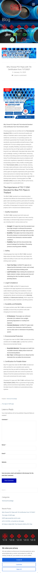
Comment (5, 419)
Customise (19, 564)
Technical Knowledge (12, 398)
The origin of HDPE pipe (8, 515)
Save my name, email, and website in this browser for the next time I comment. (17, 474)
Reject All (19, 569)
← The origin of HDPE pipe (7, 404)
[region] (19, 559)
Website (4, 462)
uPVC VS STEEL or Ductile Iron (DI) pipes (13, 521)
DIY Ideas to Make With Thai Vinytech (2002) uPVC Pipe (17, 524)
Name (4, 445)
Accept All (19, 560)
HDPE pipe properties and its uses (11, 518)
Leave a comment (20, 75)
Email (4, 453)
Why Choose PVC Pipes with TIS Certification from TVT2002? (18, 512)
